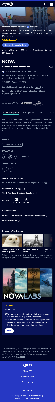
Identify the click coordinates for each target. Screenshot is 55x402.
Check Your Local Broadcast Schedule (18, 193)
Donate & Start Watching (15, 45)
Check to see (38, 50)
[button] (44, 4)
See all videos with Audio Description (20, 87)
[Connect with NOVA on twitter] (16, 156)
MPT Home (27, 390)
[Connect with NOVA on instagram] (10, 156)
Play (9, 331)
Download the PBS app (12, 189)
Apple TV (16, 201)
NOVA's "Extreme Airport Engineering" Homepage (23, 215)
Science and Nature (12, 144)
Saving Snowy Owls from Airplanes (10, 250)
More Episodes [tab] (28, 112)
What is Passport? (9, 40)
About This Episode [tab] (11, 112)
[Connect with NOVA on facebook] (4, 156)
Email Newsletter (9, 220)
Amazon (26, 201)
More (22, 357)
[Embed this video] (4, 169)
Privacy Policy (27, 376)
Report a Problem (30, 91)
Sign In (27, 50)
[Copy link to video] (10, 169)
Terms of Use (27, 382)
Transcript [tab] (42, 112)
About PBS (27, 371)
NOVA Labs (10, 310)
